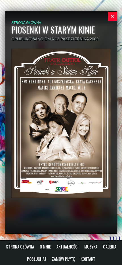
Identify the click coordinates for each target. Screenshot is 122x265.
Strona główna (26, 23)
